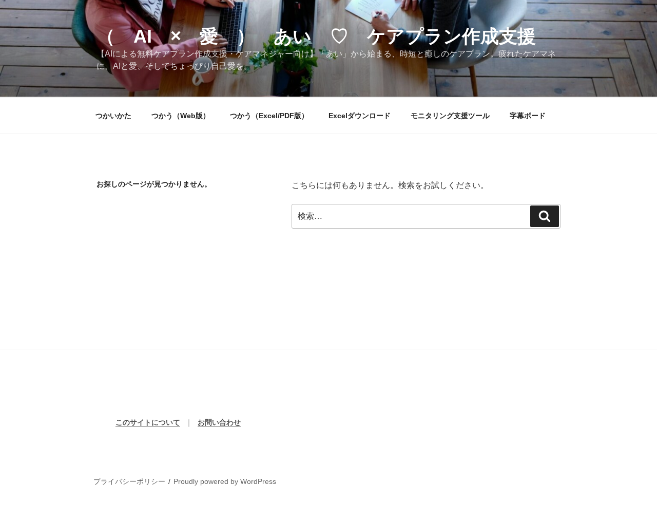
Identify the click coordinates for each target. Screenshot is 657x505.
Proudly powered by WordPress (224, 481)
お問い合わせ (219, 422)
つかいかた (113, 115)
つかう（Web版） (180, 115)
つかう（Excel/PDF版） (269, 115)
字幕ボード (528, 115)
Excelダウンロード (359, 115)
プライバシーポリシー (129, 481)
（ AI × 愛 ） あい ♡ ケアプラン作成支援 (316, 36)
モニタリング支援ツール (450, 115)
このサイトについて (147, 422)
